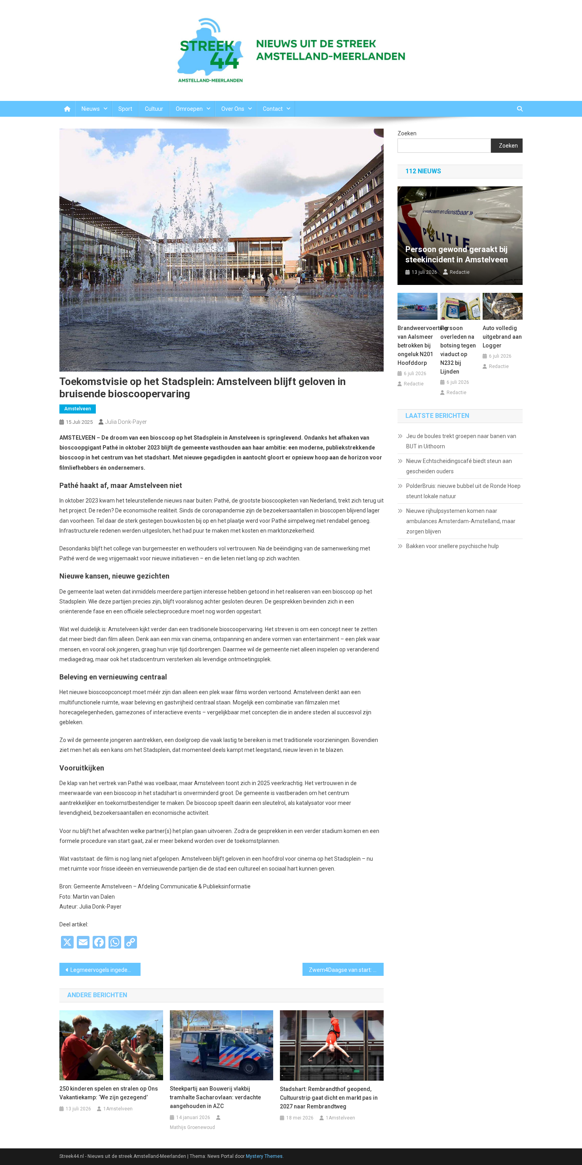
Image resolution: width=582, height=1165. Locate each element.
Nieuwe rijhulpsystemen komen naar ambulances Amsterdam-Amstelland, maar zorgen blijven (460, 521)
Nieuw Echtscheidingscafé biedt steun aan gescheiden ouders (459, 466)
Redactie (460, 272)
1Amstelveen (118, 1109)
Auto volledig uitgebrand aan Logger (502, 337)
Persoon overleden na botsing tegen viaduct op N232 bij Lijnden (458, 350)
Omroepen (189, 109)
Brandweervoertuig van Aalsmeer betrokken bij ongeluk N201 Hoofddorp (417, 345)
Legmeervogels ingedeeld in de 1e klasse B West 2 (105, 970)
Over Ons (232, 109)
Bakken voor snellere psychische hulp (452, 546)
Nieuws (91, 109)
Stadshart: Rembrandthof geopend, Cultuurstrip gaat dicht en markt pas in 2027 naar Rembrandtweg (329, 1098)
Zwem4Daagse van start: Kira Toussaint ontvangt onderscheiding (346, 970)
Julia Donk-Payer (126, 422)
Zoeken (407, 133)
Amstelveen (77, 409)
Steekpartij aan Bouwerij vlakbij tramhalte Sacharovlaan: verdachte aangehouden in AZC (215, 1097)
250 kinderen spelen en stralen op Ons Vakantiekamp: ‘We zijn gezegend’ (108, 1092)
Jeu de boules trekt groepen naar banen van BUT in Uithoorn (461, 441)
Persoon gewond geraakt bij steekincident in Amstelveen (456, 254)
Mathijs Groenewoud (192, 1127)
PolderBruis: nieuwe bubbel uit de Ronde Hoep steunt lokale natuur (463, 491)
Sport (125, 109)
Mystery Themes (264, 1156)
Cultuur (154, 109)
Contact (273, 109)
